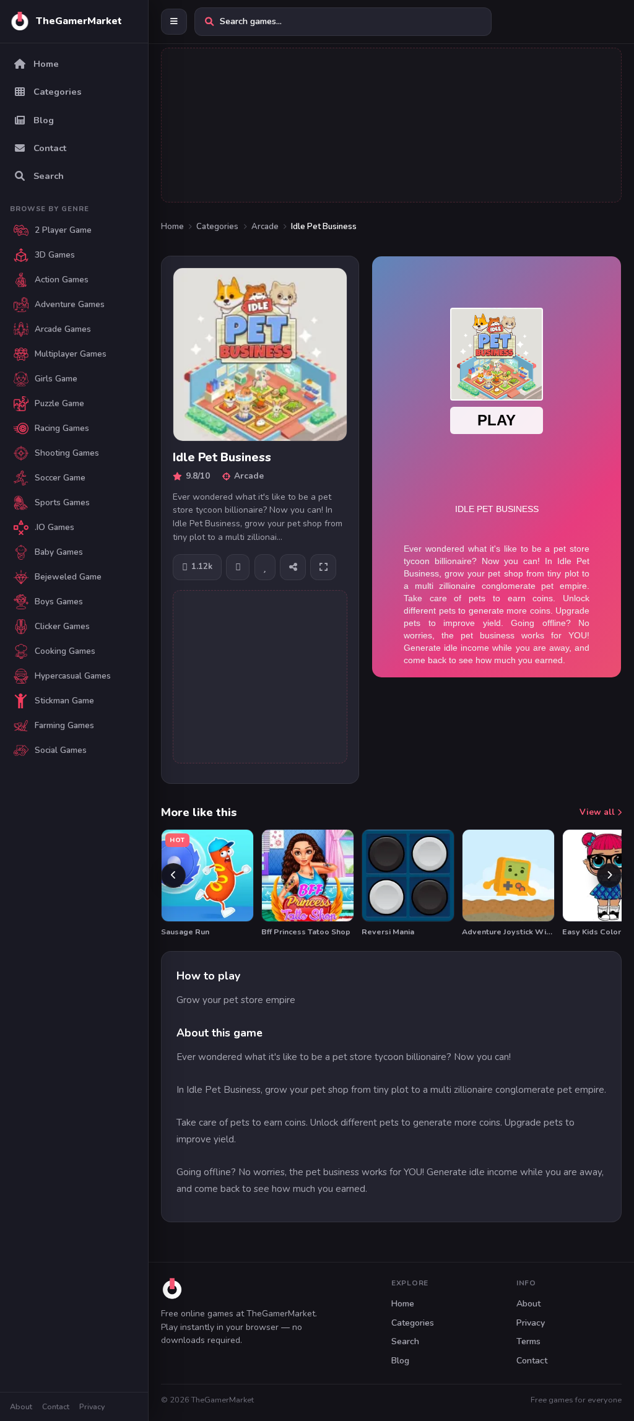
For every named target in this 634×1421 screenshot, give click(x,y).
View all (598, 812)
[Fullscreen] (323, 567)
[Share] (293, 567)
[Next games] (609, 875)
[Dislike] (238, 567)
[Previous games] (173, 875)
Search (405, 1341)
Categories (217, 226)
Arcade (265, 226)
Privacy (92, 1406)
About (21, 1406)
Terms (528, 1341)
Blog (400, 1361)
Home (172, 226)
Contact (55, 1406)
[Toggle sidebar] (174, 22)
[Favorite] (265, 567)
